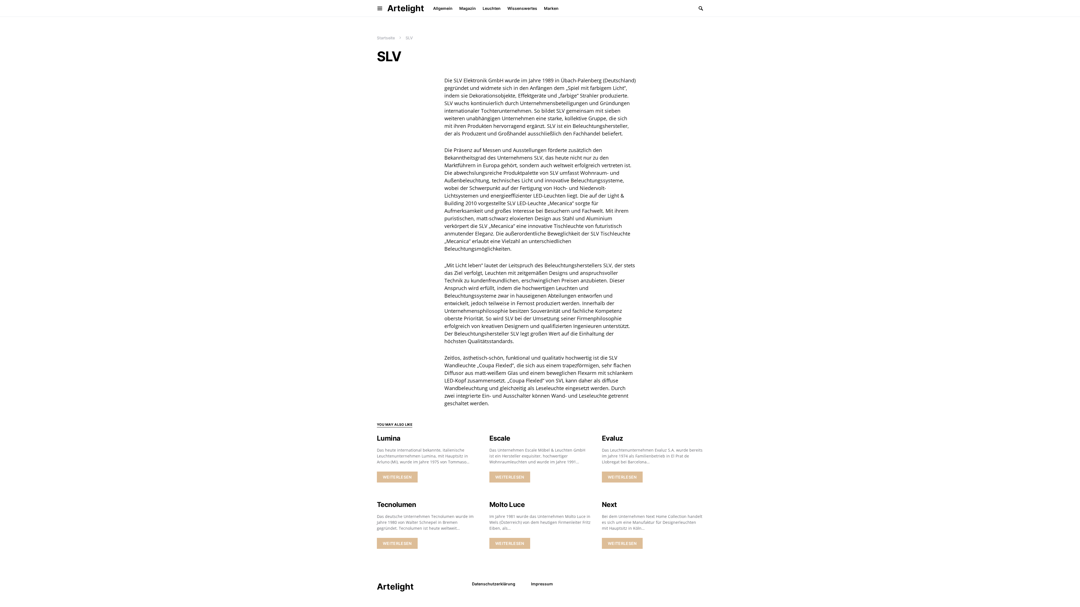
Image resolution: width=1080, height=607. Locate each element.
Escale (499, 438)
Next (609, 504)
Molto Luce (507, 504)
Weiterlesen (397, 477)
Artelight (405, 8)
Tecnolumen (396, 504)
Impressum (542, 583)
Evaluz (612, 438)
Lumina (388, 438)
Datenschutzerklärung (493, 583)
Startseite (386, 37)
